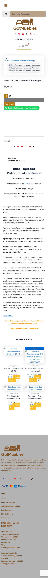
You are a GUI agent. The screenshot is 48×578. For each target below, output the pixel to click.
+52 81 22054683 (24, 39)
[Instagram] (9, 478)
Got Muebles (8, 316)
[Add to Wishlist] (6, 96)
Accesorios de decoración (26, 121)
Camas (36, 124)
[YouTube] (15, 478)
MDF (26, 184)
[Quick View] (11, 377)
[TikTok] (32, 478)
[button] (6, 58)
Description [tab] (12, 158)
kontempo (29, 132)
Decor (18, 127)
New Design (38, 132)
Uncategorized (21, 118)
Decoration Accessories (30, 127)
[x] (20, 478)
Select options (14, 378)
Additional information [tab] (16, 161)
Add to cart (9, 104)
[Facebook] (4, 478)
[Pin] (26, 478)
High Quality (27, 129)
